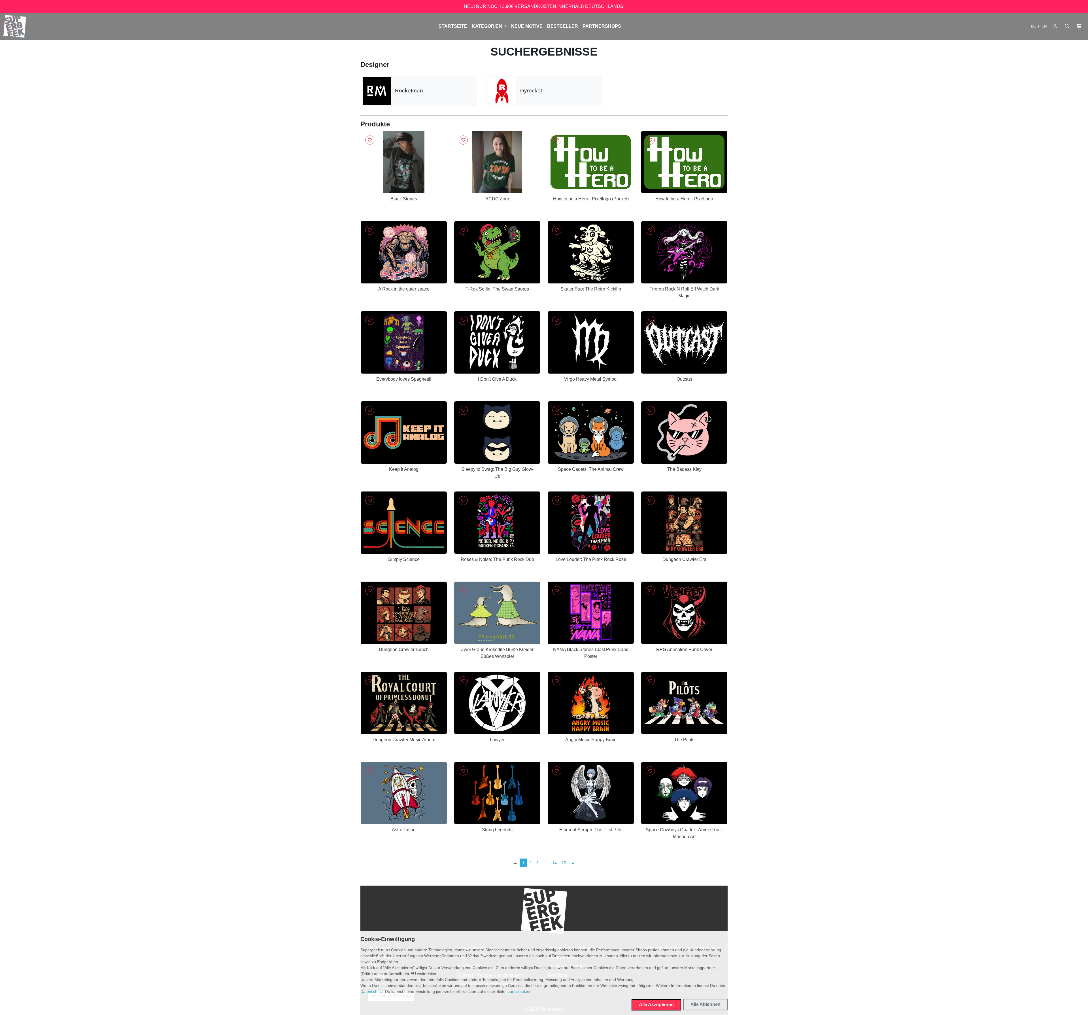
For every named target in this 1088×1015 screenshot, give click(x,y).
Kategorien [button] (487, 26)
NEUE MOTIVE (527, 26)
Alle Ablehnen (705, 1004)
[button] (1079, 26)
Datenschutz (371, 991)
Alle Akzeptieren (656, 1004)
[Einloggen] (1054, 26)
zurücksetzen (520, 991)
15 (564, 863)
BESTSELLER (562, 26)
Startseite (453, 26)
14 (554, 863)
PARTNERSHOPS (602, 26)
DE (1033, 26)
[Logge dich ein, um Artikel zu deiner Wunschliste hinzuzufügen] (369, 140)
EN (1044, 26)
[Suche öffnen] (1067, 26)
